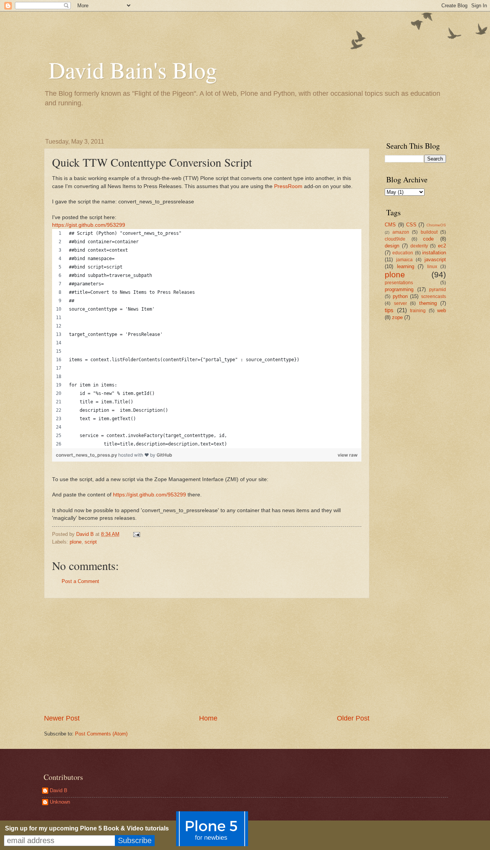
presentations (399, 282)
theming (428, 303)
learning (405, 266)
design (392, 246)
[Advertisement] (206, 656)
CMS (390, 225)
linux (432, 266)
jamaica (404, 259)
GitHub (164, 455)
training (418, 310)
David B (58, 790)
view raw (348, 455)
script (91, 542)
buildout (429, 232)
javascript (435, 259)
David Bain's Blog (133, 69)
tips (389, 310)
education (402, 253)
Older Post (353, 718)
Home (208, 718)
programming (399, 289)
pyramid (437, 289)
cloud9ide (395, 239)
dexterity (419, 246)
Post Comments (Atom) (101, 734)
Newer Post (62, 718)
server (400, 303)
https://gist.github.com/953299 (88, 225)
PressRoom (288, 186)
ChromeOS (436, 225)
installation (434, 252)
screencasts (433, 296)
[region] (206, 338)
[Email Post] (136, 534)
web (441, 310)
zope (397, 317)
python (400, 296)
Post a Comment (80, 581)
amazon (400, 232)
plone (76, 542)
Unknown (60, 802)
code (428, 239)
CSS (411, 225)
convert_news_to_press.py (87, 455)
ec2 (442, 246)
